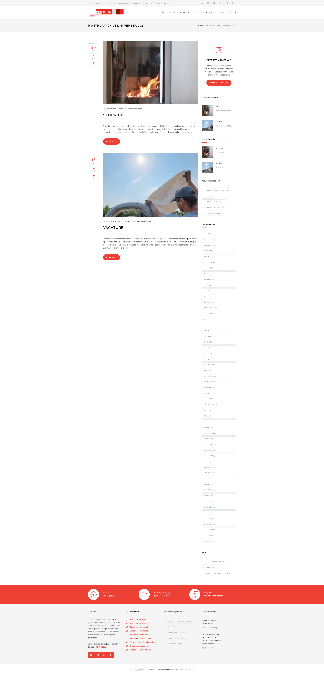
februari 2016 (219, 433)
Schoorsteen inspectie (214, 202)
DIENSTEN (184, 13)
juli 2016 (219, 410)
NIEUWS (208, 13)
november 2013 (219, 507)
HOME (162, 13)
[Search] (233, 3)
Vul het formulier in (213, 596)
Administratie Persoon (114, 109)
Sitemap (189, 670)
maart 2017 (219, 393)
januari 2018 (219, 382)
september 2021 (219, 291)
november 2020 (219, 308)
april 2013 (219, 513)
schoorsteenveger (212, 573)
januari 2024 (219, 245)
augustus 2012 (219, 541)
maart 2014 (219, 484)
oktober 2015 (219, 456)
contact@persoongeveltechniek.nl (127, 3)
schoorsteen (209, 568)
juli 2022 (219, 274)
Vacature (113, 228)
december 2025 (219, 234)
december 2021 (219, 285)
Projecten (208, 196)
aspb (206, 562)
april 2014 (219, 478)
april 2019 (219, 353)
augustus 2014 (219, 473)
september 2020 (219, 313)
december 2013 (219, 501)
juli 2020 (219, 319)
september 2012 (219, 535)
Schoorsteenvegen (134, 109)
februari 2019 (219, 365)
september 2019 (219, 348)
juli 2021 (219, 296)
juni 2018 (219, 370)
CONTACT (232, 13)
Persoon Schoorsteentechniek (139, 221)
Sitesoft (182, 670)
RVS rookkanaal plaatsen (140, 638)
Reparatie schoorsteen (139, 635)
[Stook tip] (150, 72)
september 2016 (219, 399)
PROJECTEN (197, 13)
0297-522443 (99, 3)
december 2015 (219, 444)
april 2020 (219, 325)
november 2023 (219, 251)
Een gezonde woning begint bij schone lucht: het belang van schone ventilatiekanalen (211, 639)
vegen (227, 573)
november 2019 (219, 342)
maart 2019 (219, 359)
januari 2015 (219, 467)
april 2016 (219, 422)
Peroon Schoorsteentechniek (159, 670)
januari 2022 (219, 279)
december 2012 (219, 518)
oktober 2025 (219, 239)
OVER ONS (172, 13)
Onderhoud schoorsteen (140, 646)
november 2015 (219, 450)
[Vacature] (150, 185)
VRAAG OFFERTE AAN (219, 83)
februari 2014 (219, 490)
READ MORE (111, 141)
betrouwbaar (218, 562)
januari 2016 (219, 439)
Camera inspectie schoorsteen (143, 642)
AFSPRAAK (220, 13)
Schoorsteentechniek (139, 627)
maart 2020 (219, 330)
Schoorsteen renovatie (214, 207)
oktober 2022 (219, 262)
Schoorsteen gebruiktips (140, 650)
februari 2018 (219, 376)
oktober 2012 (219, 530)
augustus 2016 (219, 404)
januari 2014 (219, 496)
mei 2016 (219, 416)
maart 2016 (219, 427)
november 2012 (219, 524)
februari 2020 (219, 336)
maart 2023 (219, 257)
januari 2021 (219, 302)
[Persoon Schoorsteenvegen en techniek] (111, 12)
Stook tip (113, 115)
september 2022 (219, 268)
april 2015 (219, 461)
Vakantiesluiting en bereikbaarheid (209, 621)
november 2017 (219, 387)
